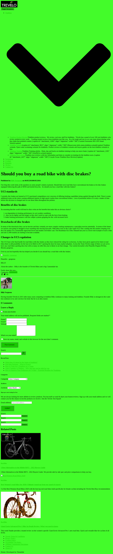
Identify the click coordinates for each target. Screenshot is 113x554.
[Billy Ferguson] (6, 288)
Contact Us (9, 167)
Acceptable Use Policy (13, 542)
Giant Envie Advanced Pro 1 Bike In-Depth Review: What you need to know (29, 526)
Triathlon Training (16, 151)
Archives (4, 388)
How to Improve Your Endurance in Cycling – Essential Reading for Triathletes (33, 370)
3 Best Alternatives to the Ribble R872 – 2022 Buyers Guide (23, 468)
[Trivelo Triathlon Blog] (9, 7)
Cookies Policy (10, 540)
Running (8, 163)
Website (3, 324)
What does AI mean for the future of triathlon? (21, 362)
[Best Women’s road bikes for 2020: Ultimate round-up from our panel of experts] (13, 476)
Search (3, 350)
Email (3, 322)
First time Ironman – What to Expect (18, 364)
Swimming (9, 159)
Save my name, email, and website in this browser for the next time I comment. (31, 339)
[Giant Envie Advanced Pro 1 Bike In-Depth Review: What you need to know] (21, 517)
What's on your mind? (8, 335)
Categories (4, 379)
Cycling (8, 161)
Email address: (6, 402)
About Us (8, 548)
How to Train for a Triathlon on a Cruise (19, 366)
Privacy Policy (10, 538)
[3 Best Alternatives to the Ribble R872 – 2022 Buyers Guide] (21, 459)
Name (3, 319)
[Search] (23, 353)
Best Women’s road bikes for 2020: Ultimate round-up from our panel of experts (31, 485)
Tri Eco (7, 165)
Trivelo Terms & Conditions (15, 536)
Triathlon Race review (17, 155)
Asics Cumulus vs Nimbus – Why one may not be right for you (27, 368)
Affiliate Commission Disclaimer (16, 544)
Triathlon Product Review (19, 137)
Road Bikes (13, 272)
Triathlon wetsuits (16, 145)
